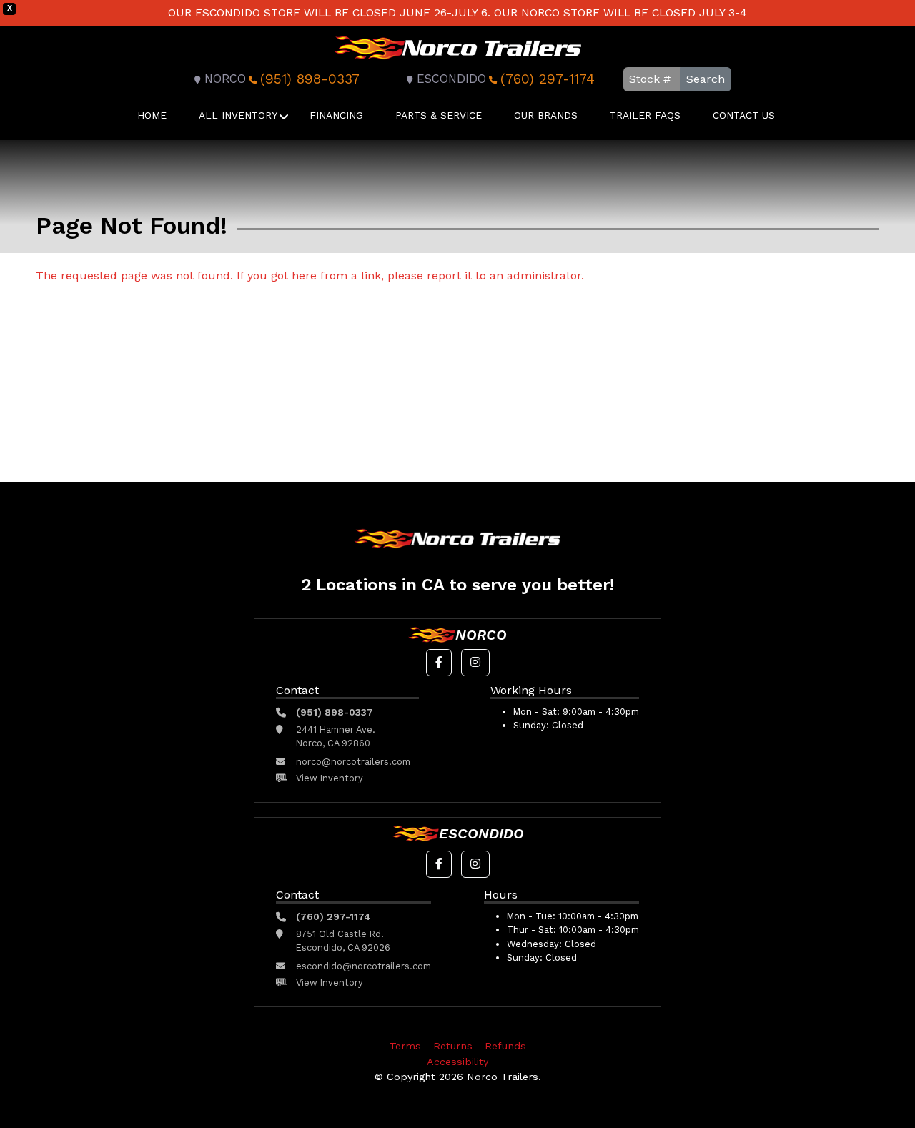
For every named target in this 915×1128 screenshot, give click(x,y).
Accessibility (457, 1061)
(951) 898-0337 (310, 79)
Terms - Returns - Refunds (458, 1046)
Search (705, 79)
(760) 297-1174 (547, 79)
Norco (225, 79)
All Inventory (238, 115)
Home (152, 115)
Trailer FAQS (645, 115)
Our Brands (546, 115)
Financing (336, 115)
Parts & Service (438, 115)
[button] (439, 662)
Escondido (451, 79)
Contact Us (744, 115)
